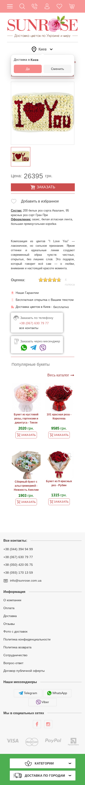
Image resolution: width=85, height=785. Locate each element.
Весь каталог (58, 375)
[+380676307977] (24, 348)
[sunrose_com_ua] (43, 348)
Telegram (30, 693)
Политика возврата (17, 647)
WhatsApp (59, 693)
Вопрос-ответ (13, 663)
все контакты (28, 328)
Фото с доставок (15, 631)
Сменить (57, 69)
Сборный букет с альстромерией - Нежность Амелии (26, 485)
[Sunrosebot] (33, 348)
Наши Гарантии (27, 293)
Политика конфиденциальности (27, 639)
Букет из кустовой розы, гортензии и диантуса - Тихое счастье (26, 419)
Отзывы (9, 623)
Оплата (9, 608)
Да (28, 69)
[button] (22, 6)
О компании (12, 600)
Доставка (10, 616)
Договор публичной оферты (24, 670)
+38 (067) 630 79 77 (18, 557)
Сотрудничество (15, 655)
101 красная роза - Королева (59, 416)
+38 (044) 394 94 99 (18, 549)
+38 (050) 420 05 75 (18, 564)
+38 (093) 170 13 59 (18, 572)
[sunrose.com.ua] (37, 724)
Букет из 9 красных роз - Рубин (59, 483)
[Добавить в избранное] (14, 202)
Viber (45, 702)
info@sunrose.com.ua (25, 580)
